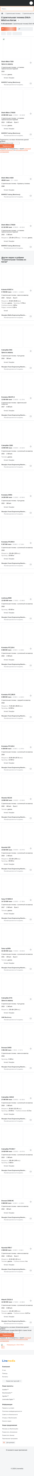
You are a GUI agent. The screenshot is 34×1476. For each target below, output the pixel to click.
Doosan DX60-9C (7, 1201)
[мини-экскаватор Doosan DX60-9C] (17, 1187)
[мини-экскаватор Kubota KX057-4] (17, 276)
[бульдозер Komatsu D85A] (17, 482)
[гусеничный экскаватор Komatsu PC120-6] (17, 634)
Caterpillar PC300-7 (8, 1149)
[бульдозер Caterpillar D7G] (17, 985)
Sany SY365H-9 (7, 899)
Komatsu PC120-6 (7, 647)
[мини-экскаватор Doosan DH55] (17, 1034)
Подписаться (7, 146)
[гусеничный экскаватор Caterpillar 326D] (17, 432)
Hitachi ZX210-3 (7, 1299)
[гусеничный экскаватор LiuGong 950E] (17, 585)
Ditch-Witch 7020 (7, 61)
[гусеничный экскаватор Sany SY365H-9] (17, 886)
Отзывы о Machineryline (9, 1418)
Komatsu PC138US (8, 694)
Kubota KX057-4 (7, 289)
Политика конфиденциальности (12, 1411)
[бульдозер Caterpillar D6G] (17, 337)
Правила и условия (8, 1408)
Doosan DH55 (6, 1047)
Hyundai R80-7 (6, 1247)
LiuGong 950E (6, 598)
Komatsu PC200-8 (7, 542)
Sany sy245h (6, 948)
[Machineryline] (2, 13)
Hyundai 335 (5, 847)
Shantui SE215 (6, 798)
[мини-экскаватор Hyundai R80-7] (17, 1234)
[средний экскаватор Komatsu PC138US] (17, 681)
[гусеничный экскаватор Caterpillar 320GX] (17, 1084)
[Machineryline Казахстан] (13, 3)
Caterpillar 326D (7, 445)
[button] (31, 3)
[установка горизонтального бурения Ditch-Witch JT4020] (17, 99)
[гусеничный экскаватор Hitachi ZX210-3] (17, 1286)
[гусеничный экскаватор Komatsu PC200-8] (17, 529)
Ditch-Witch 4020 (7, 178)
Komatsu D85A (6, 495)
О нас (4, 1370)
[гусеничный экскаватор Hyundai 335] (17, 834)
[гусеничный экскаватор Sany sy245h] (17, 935)
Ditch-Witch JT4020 (8, 112)
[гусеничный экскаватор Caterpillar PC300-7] (17, 1136)
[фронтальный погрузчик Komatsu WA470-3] (17, 384)
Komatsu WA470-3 (8, 397)
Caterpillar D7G (6, 998)
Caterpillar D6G (6, 350)
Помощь (4, 1373)
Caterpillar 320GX (7, 1097)
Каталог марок (6, 1421)
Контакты (5, 1376)
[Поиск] (31, 9)
